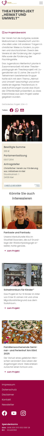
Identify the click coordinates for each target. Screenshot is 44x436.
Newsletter (8, 404)
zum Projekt (13, 250)
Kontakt (6, 399)
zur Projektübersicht (15, 32)
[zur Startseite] (9, 3)
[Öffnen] (41, 3)
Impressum (8, 384)
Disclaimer (8, 394)
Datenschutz (9, 389)
